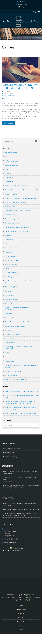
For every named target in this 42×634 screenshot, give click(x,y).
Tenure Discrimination (12, 334)
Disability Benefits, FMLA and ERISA (16, 186)
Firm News (8, 235)
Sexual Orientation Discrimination (15, 326)
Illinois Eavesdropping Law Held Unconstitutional (20, 86)
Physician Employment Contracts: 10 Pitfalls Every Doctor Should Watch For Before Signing (20, 402)
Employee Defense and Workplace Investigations (20, 198)
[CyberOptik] (29, 600)
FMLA (6, 244)
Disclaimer (37, 597)
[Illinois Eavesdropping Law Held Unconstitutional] (21, 70)
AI (5, 157)
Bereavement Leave (11, 165)
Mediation (21, 613)
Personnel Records (11, 299)
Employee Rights (10, 206)
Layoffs (7, 268)
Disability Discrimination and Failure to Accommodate (22, 190)
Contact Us (22, 1)
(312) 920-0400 (22, 4)
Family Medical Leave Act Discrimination (17, 227)
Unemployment (10, 342)
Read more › (8, 123)
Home (21, 605)
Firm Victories (9, 240)
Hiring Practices (10, 256)
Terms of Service (17, 597)
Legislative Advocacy (11, 273)
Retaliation (8, 314)
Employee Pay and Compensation (15, 202)
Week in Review (10, 361)
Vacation (7, 353)
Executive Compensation (13, 219)
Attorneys (21, 617)
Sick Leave (8, 330)
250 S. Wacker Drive (10, 531)
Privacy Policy (6, 597)
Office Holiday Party (11, 287)
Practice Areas (21, 609)
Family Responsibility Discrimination (16, 231)
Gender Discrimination (12, 248)
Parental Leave (9, 295)
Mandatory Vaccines (11, 277)
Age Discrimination (11, 153)
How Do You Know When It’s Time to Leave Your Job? (21, 391)
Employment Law (12, 96)
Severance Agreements (12, 318)
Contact (21, 630)
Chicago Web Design (19, 600)
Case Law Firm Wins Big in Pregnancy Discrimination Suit (21, 509)
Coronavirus (9, 182)
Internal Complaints (11, 264)
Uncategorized (9, 338)
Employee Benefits (11, 194)
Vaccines (8, 357)
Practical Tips (9, 303)
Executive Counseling (12, 223)
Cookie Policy (28, 597)
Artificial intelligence (11, 161)
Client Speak (9, 177)
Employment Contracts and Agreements (17, 211)
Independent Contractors (13, 260)
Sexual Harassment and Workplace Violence (19, 322)
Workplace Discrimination (13, 371)
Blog (5, 96)
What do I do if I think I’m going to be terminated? (20, 413)
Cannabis (8, 173)
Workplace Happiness (12, 375)
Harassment (9, 252)
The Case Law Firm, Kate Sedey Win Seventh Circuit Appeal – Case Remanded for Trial (19, 514)
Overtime (8, 291)
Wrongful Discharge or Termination (16, 379)
